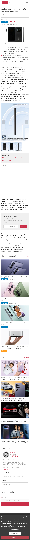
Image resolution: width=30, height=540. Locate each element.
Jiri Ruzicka (12, 350)
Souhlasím (15, 537)
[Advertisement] (15, 181)
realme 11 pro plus (17, 476)
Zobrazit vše (26, 256)
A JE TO (23, 226)
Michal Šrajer (14, 22)
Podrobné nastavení (15, 533)
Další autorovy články (7, 469)
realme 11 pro (6, 476)
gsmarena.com (6, 484)
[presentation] (3, 122)
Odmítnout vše (15, 529)
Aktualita (4, 22)
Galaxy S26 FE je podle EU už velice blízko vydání (14, 277)
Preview (4, 350)
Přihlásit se (15, 504)
